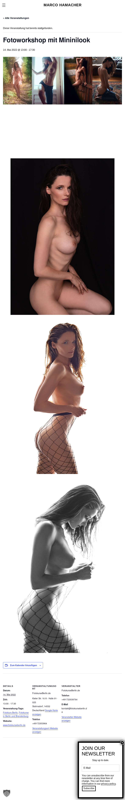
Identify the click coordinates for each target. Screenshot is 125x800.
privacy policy (108, 783)
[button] (6, 793)
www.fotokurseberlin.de (14, 725)
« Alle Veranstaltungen (16, 18)
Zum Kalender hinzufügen (23, 665)
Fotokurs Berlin (10, 712)
